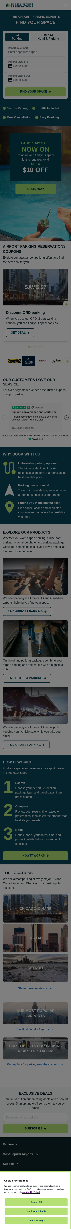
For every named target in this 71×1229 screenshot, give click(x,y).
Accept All (36, 1202)
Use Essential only (36, 1211)
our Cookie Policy (30, 1192)
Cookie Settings (36, 1220)
